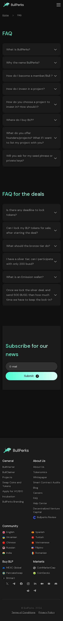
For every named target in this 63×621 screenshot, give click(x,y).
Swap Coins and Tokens (11, 484)
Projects (7, 477)
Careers (37, 493)
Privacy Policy (47, 612)
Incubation (8, 496)
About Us (38, 467)
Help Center (40, 503)
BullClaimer (8, 472)
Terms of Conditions (23, 612)
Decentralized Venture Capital (46, 510)
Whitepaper (40, 477)
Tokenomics (40, 472)
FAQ (35, 498)
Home (5, 15)
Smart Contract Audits (46, 482)
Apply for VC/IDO (12, 491)
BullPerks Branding (13, 501)
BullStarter (8, 467)
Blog (35, 487)
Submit (29, 376)
